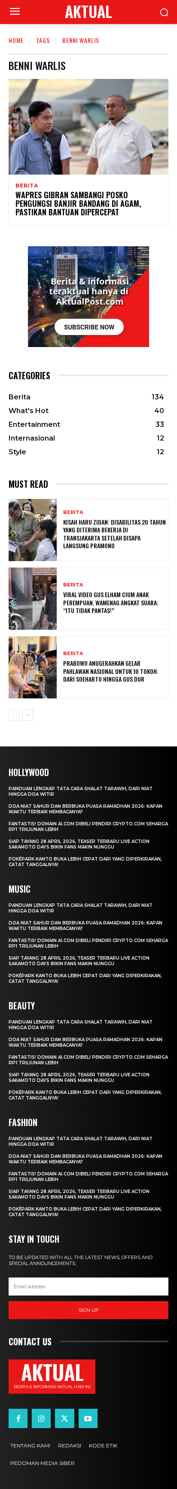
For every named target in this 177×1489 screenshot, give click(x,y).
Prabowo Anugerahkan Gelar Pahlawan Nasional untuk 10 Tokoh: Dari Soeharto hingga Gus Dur (111, 670)
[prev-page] (14, 715)
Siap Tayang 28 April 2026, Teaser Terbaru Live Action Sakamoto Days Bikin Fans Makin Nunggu (79, 844)
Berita (26, 185)
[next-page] (27, 715)
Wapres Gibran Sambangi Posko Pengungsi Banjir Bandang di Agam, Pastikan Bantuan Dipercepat (78, 203)
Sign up (89, 1310)
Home (16, 40)
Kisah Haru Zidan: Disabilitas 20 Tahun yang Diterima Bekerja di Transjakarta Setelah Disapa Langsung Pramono (114, 533)
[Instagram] (41, 1418)
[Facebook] (18, 1418)
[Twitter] (64, 1418)
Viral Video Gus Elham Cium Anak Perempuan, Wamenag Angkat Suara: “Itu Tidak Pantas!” (111, 602)
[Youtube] (88, 1418)
